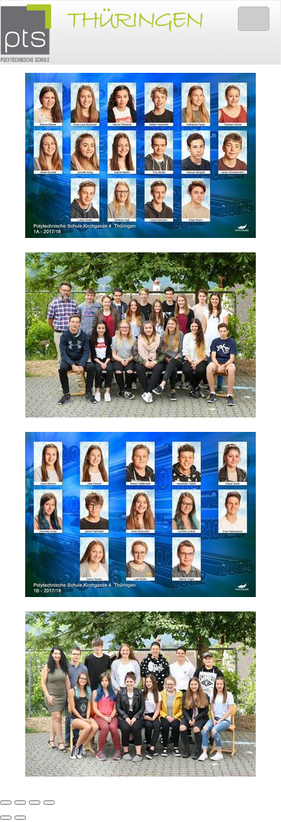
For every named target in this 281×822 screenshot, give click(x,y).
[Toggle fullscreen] (34, 802)
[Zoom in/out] (49, 802)
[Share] (20, 802)
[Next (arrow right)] (20, 818)
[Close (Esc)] (6, 802)
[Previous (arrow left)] (6, 818)
